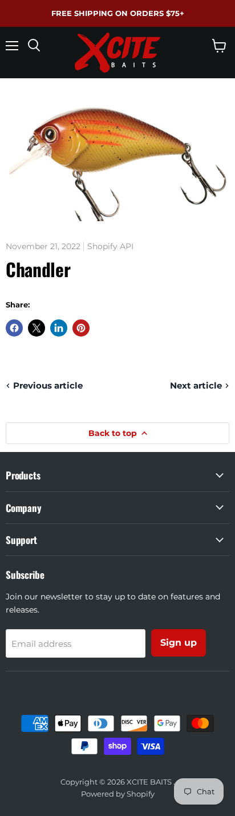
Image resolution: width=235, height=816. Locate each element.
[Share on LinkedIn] (58, 328)
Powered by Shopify (118, 793)
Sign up (178, 642)
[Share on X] (36, 328)
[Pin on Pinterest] (81, 328)
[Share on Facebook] (14, 328)
